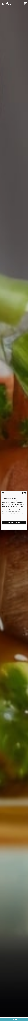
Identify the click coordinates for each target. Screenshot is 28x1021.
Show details (19, 518)
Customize (13, 527)
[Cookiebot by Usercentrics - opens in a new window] (20, 493)
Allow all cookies (14, 522)
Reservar (14, 1019)
